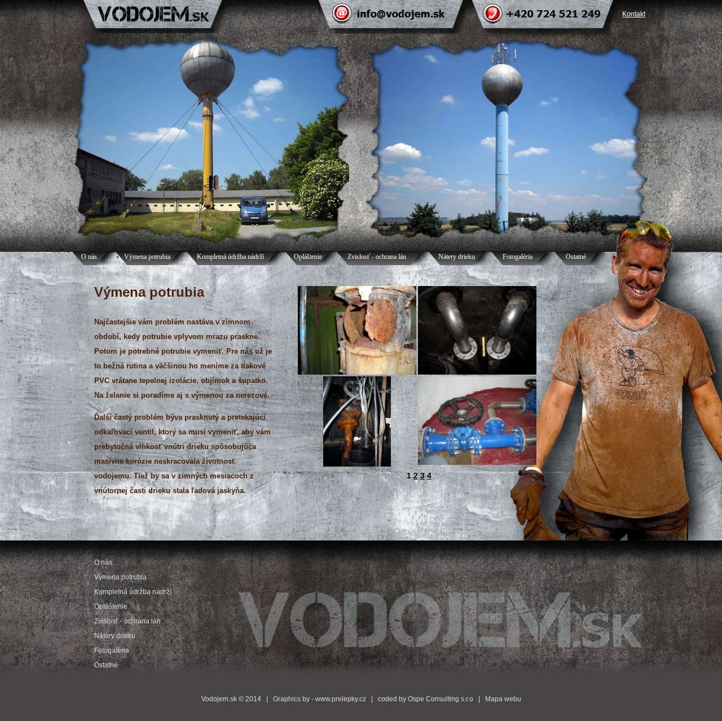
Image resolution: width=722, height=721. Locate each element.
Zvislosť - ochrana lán (376, 257)
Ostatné (576, 257)
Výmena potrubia (147, 257)
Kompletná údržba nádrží (230, 257)
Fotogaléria (517, 257)
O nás (89, 257)
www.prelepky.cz (340, 699)
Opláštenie (308, 257)
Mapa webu (503, 699)
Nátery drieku (456, 257)
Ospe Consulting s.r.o (440, 699)
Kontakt (633, 14)
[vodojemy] (357, 372)
